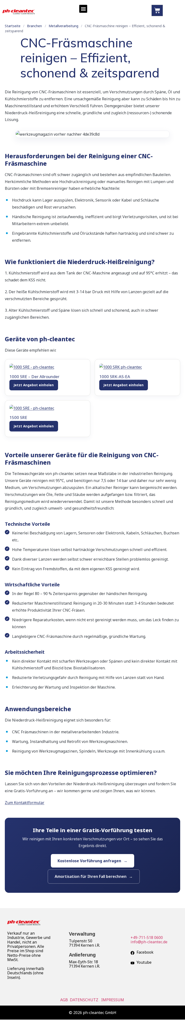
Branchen (34, 26)
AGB (64, 999)
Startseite (12, 26)
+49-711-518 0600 (147, 937)
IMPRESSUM (113, 999)
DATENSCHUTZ (84, 999)
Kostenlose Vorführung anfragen (89, 860)
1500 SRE (18, 417)
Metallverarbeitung (63, 26)
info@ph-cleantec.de (149, 941)
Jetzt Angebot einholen (34, 385)
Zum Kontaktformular (24, 802)
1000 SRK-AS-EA (114, 376)
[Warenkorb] (157, 10)
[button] (83, 9)
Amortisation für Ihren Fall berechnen (90, 876)
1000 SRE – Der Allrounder (34, 376)
